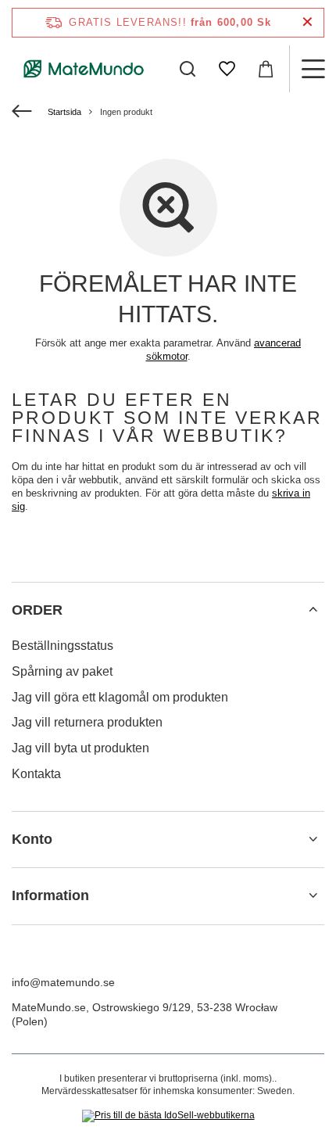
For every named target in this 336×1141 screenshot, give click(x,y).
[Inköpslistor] (226, 68)
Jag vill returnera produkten (87, 722)
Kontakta (36, 773)
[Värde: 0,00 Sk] (265, 68)
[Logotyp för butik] (84, 68)
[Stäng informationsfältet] (307, 22)
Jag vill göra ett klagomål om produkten (120, 697)
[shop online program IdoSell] (168, 1116)
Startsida (64, 112)
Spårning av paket (62, 671)
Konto (32, 839)
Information (50, 895)
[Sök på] (187, 68)
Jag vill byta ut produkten (80, 748)
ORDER (37, 610)
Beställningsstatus (62, 645)
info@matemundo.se (63, 982)
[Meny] (312, 68)
